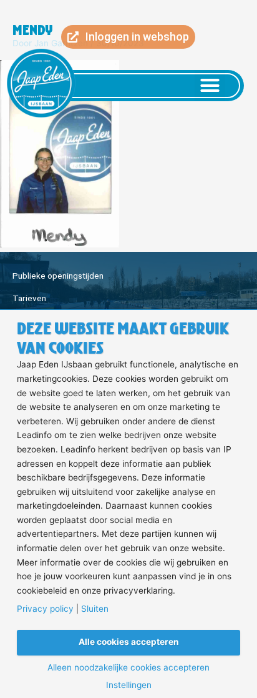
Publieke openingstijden (58, 276)
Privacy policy (45, 609)
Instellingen (129, 685)
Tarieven (29, 298)
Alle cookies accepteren (129, 642)
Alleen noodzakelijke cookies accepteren (128, 668)
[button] (210, 85)
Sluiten (95, 609)
